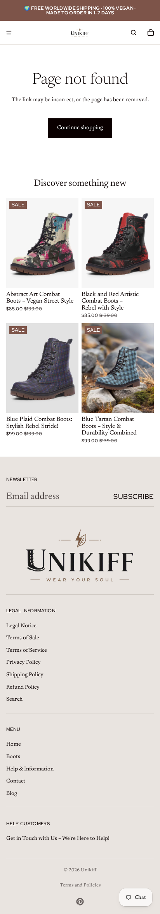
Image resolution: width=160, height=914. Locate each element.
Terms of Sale (22, 638)
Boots (13, 757)
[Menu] (9, 33)
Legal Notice (21, 625)
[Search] (133, 32)
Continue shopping (80, 128)
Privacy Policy (23, 662)
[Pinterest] (80, 901)
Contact (15, 781)
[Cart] (150, 32)
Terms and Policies (80, 885)
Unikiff (88, 870)
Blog (11, 793)
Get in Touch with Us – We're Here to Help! (58, 838)
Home (13, 744)
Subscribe (133, 496)
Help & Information (30, 769)
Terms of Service (26, 650)
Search (14, 699)
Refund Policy (23, 687)
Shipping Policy (24, 675)
